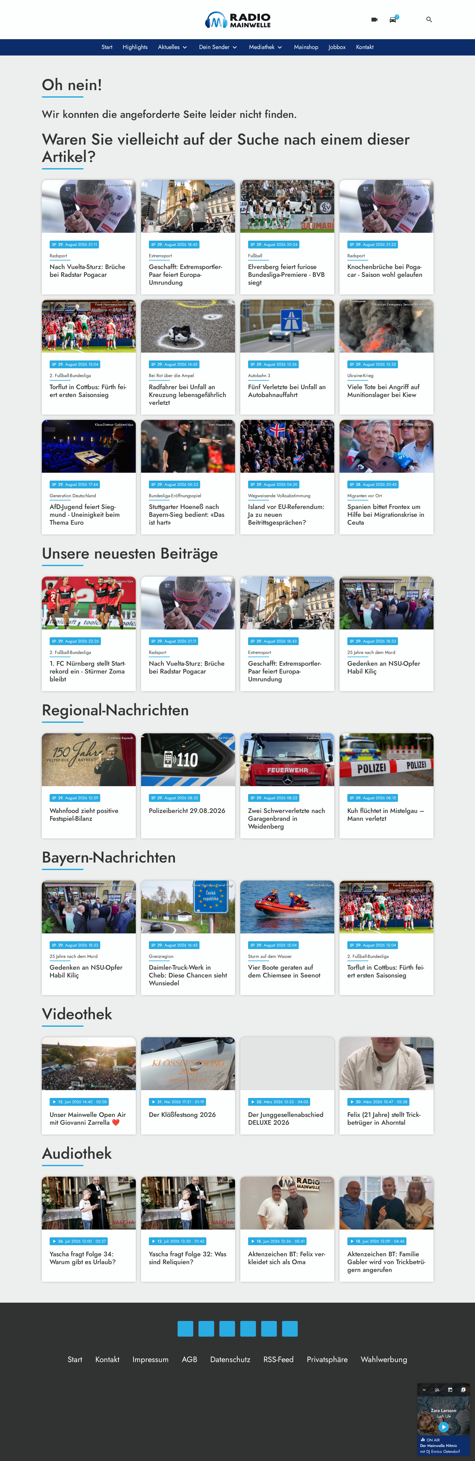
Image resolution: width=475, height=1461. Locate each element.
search (429, 20)
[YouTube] (87, 19)
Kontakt (364, 47)
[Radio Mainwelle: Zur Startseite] (237, 20)
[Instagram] (74, 19)
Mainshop (306, 47)
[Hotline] (113, 19)
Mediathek (262, 47)
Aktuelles (169, 47)
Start (107, 47)
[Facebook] (61, 19)
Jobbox (337, 47)
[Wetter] (411, 20)
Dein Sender (214, 47)
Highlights (135, 47)
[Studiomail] (100, 19)
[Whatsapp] (48, 19)
